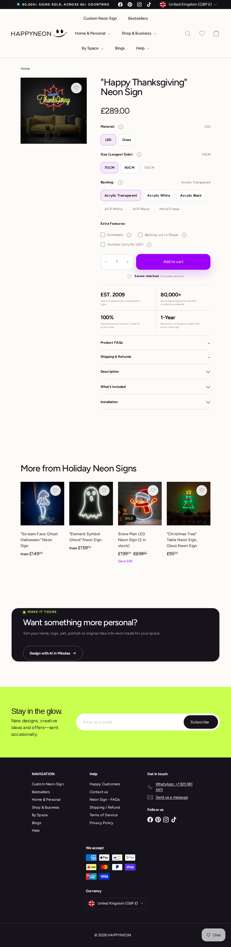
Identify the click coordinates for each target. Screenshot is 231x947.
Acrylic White (158, 195)
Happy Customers (105, 784)
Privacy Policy (102, 823)
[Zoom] (54, 111)
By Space (90, 48)
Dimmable (118, 235)
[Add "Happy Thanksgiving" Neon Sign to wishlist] (76, 88)
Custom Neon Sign (100, 18)
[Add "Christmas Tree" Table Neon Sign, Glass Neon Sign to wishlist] (201, 490)
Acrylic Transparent (121, 195)
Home (25, 69)
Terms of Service (103, 815)
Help (140, 48)
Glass (126, 140)
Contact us (99, 792)
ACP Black (141, 209)
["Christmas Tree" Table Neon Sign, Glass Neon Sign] (188, 522)
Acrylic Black (191, 195)
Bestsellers (138, 18)
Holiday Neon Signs (99, 468)
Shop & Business (137, 33)
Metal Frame (169, 209)
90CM (129, 168)
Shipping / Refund (105, 807)
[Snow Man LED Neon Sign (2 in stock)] (140, 525)
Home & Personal (90, 33)
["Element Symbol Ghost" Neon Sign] (91, 519)
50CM (149, 168)
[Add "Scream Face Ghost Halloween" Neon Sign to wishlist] (55, 490)
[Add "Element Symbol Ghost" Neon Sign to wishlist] (104, 490)
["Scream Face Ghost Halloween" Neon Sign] (42, 522)
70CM (109, 168)
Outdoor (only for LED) (128, 244)
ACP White (114, 209)
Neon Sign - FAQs (105, 799)
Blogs (120, 48)
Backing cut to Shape (165, 235)
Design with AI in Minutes (50, 653)
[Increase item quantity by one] (127, 262)
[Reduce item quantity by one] (106, 262)
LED (108, 140)
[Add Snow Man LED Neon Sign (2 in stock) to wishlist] (153, 490)
